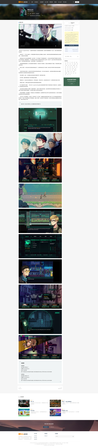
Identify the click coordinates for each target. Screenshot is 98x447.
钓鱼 (65, 74)
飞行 (70, 74)
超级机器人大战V (65, 410)
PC (28, 13)
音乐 (67, 74)
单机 (30, 13)
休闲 (72, 62)
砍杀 (75, 68)
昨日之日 (20, 388)
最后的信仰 (60, 388)
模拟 (65, 68)
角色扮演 (37, 13)
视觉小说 (33, 13)
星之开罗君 (32, 410)
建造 (71, 65)
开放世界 (74, 65)
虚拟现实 (68, 71)
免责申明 (35, 439)
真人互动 (73, 68)
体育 (74, 62)
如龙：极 (32, 401)
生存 (67, 68)
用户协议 (35, 437)
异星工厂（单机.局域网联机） (67, 401)
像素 (76, 62)
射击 (68, 65)
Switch (67, 62)
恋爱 (76, 65)
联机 (65, 71)
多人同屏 (66, 65)
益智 (70, 68)
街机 (71, 71)
